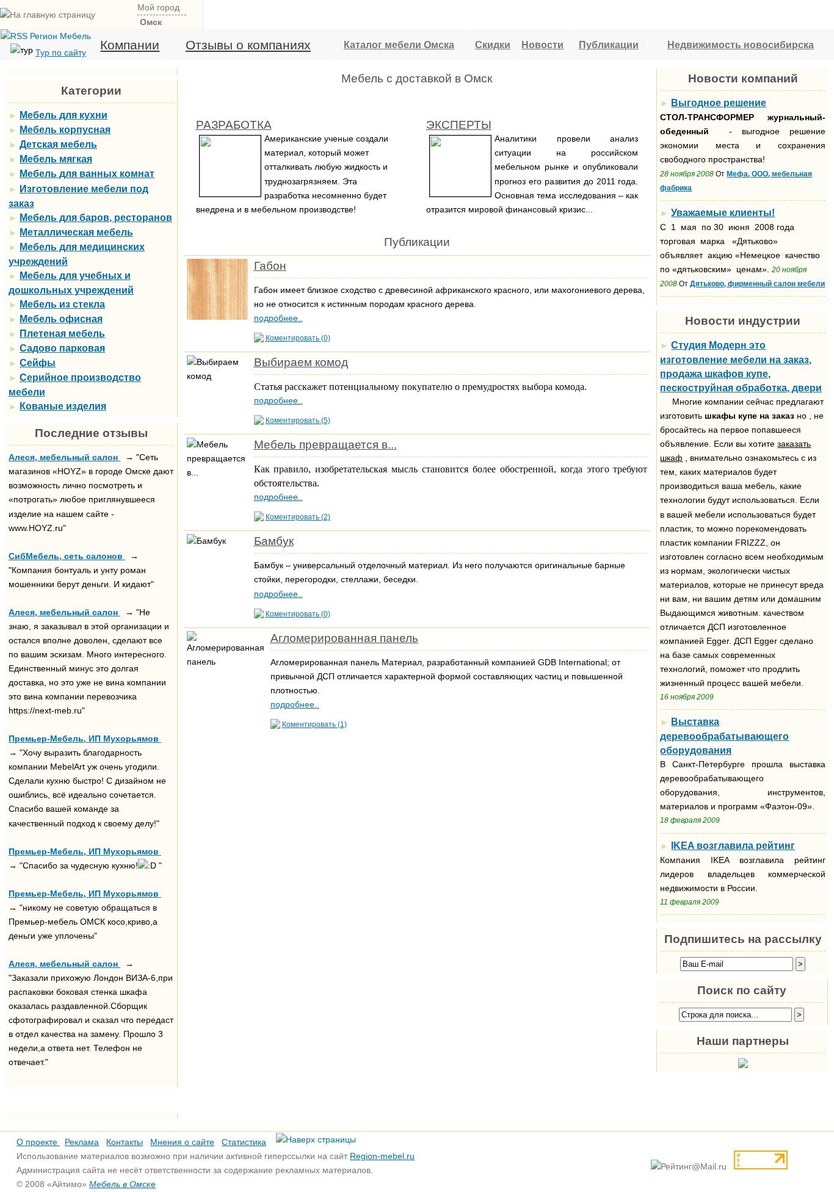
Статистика (244, 1142)
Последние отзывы (91, 433)
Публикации (609, 45)
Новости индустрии (742, 320)
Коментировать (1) (314, 724)
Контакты (124, 1142)
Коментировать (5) (298, 420)
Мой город (158, 7)
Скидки (492, 45)
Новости (542, 45)
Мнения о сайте (182, 1142)
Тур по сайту (60, 52)
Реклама (82, 1142)
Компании (129, 45)
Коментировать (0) (298, 338)
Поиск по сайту (741, 990)
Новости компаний (743, 78)
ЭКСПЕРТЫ (458, 124)
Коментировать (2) (298, 517)
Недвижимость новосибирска (740, 45)
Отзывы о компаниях (248, 45)
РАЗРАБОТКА (234, 124)
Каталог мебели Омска (399, 45)
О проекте (38, 1142)
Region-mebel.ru (382, 1156)
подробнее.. (278, 318)
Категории (91, 90)
